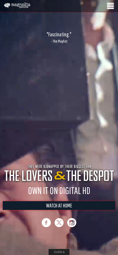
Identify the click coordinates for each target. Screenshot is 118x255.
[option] (59, 37)
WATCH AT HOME (59, 205)
